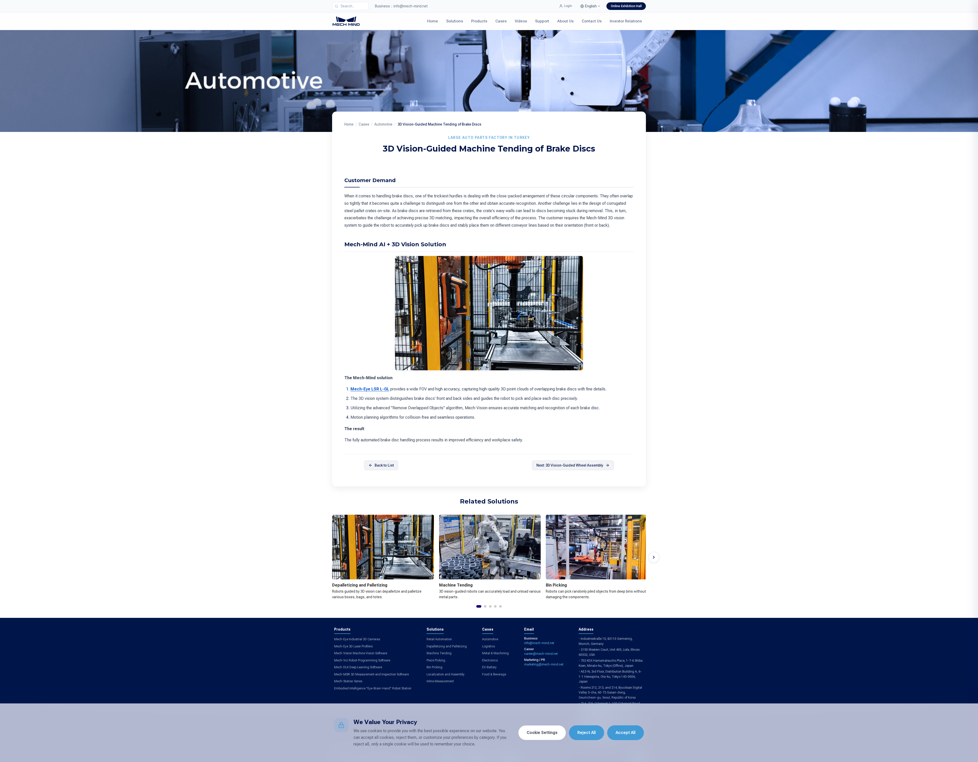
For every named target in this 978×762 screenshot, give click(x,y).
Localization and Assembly (446, 674)
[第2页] (485, 606)
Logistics (488, 646)
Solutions (454, 21)
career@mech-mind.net (541, 654)
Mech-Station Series (348, 681)
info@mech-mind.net (539, 643)
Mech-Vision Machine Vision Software (360, 653)
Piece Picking (436, 660)
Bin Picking (434, 667)
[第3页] (490, 606)
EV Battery (489, 667)
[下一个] (653, 557)
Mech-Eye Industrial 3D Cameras (357, 639)
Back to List (384, 465)
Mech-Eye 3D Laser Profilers (353, 646)
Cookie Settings (542, 732)
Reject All (586, 732)
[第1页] (478, 606)
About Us (565, 21)
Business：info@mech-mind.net (401, 6)
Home (432, 21)
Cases (501, 21)
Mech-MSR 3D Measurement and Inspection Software (371, 674)
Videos (521, 21)
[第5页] (500, 606)
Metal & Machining (495, 653)
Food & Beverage (494, 674)
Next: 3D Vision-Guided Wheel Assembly (569, 465)
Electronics (490, 660)
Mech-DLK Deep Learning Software (358, 667)
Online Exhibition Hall (626, 6)
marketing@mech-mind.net (543, 664)
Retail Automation (439, 639)
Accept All (625, 732)
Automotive (383, 124)
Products (479, 21)
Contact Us (592, 21)
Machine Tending (439, 653)
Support (542, 21)
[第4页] (495, 606)
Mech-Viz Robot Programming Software (362, 660)
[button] (590, 6)
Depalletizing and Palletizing (447, 646)
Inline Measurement (440, 681)
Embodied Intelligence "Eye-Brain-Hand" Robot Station (372, 688)
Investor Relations (626, 21)
